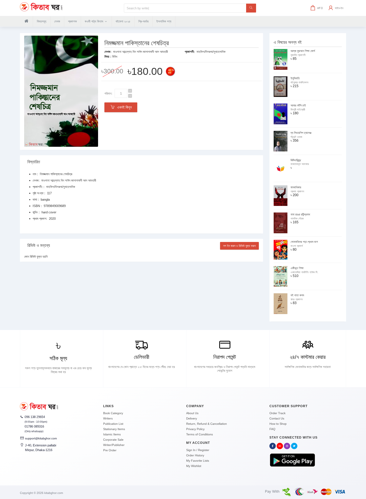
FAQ (272, 429)
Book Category (113, 413)
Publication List (113, 423)
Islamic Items (112, 434)
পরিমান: (108, 93)
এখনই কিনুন (123, 107)
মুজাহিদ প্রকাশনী (298, 55)
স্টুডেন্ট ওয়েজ (296, 136)
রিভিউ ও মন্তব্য (38, 245)
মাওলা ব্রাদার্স (297, 245)
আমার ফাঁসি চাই (298, 105)
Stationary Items (114, 429)
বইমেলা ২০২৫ (123, 21)
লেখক (57, 21)
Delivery (191, 418)
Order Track (277, 413)
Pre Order (109, 450)
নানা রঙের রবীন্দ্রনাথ (300, 214)
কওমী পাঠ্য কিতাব (94, 21)
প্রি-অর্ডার (143, 21)
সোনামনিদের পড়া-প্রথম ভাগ (304, 241)
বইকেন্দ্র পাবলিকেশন (299, 82)
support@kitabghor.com (41, 438)
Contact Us (276, 418)
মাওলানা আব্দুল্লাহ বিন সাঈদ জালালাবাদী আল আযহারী (140, 51)
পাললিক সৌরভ (297, 218)
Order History (195, 455)
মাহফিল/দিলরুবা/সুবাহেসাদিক (211, 51)
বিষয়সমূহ (41, 21)
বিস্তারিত (33, 161)
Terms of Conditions (199, 434)
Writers (108, 418)
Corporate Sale (113, 439)
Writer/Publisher (114, 445)
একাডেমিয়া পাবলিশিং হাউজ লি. (304, 272)
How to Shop (278, 423)
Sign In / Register (197, 450)
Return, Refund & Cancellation (206, 423)
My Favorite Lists (197, 460)
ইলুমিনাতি (295, 78)
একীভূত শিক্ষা (297, 268)
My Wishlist (193, 466)
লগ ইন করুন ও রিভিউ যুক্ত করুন (239, 245)
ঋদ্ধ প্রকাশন (297, 299)
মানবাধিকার (296, 187)
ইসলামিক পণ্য (163, 21)
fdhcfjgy (296, 160)
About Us (192, 413)
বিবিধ (114, 56)
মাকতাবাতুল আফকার (300, 164)
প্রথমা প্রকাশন (297, 191)
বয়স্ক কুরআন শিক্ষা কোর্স (303, 51)
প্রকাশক (72, 21)
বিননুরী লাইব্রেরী (298, 109)
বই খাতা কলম (297, 295)
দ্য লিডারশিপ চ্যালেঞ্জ (301, 132)
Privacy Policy (195, 429)
